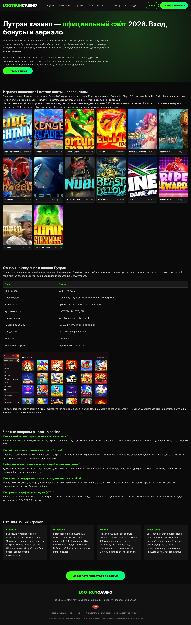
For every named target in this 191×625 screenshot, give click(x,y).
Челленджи (64, 5)
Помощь (117, 5)
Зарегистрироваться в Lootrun (95, 575)
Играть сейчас (18, 70)
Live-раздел (131, 5)
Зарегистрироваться (174, 5)
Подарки (50, 5)
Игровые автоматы (98, 5)
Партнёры (79, 5)
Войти (152, 5)
